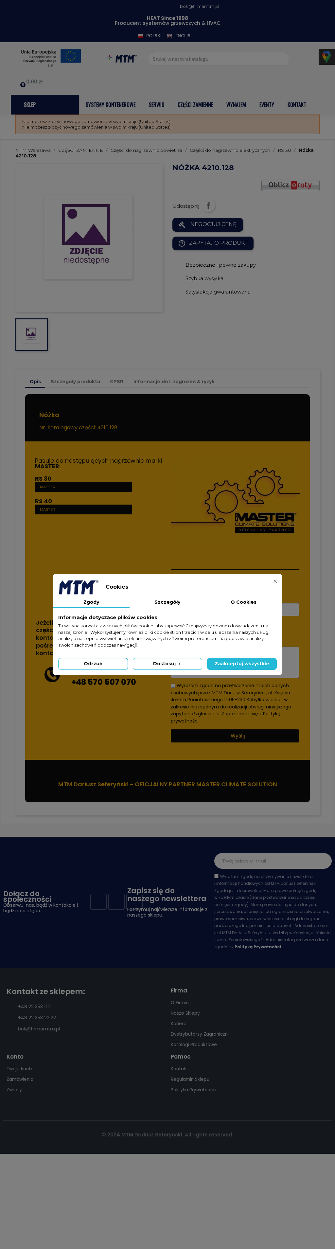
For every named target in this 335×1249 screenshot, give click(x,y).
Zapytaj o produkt (213, 243)
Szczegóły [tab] (167, 602)
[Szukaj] (282, 58)
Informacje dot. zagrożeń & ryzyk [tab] (174, 381)
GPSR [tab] (116, 381)
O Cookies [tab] (243, 602)
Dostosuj (165, 664)
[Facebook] (98, 902)
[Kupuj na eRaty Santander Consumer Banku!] (290, 185)
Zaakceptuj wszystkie (242, 664)
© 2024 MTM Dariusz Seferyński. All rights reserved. (168, 1134)
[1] (323, 861)
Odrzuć (93, 664)
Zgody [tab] (91, 602)
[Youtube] (116, 902)
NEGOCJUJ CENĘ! (208, 225)
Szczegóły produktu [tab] (75, 381)
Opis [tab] (35, 381)
